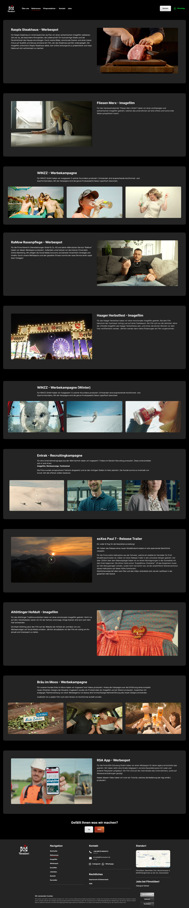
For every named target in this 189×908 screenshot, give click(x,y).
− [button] (138, 855)
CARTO (168, 866)
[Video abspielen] (137, 50)
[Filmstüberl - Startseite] (11, 8)
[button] (153, 858)
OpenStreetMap (154, 866)
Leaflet (147, 866)
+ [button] (138, 852)
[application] (153, 858)
